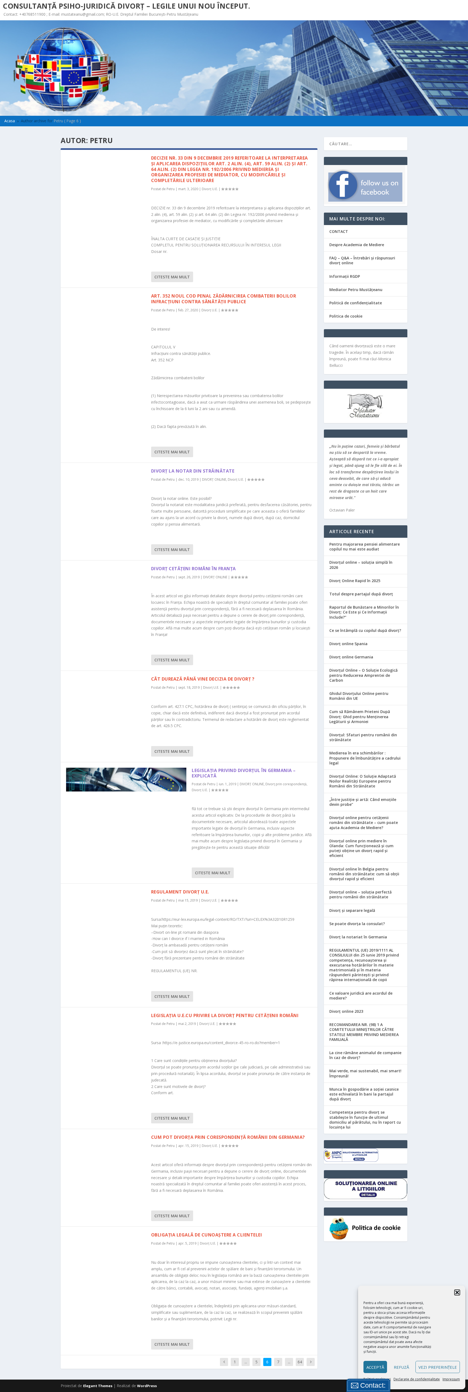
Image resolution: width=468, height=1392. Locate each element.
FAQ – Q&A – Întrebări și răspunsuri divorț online (362, 260)
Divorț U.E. (210, 189)
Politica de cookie (345, 316)
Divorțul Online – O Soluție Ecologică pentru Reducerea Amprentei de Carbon (363, 675)
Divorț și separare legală (352, 910)
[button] (457, 1292)
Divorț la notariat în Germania (358, 936)
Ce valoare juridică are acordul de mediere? (360, 996)
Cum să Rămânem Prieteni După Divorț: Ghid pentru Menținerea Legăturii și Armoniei (359, 716)
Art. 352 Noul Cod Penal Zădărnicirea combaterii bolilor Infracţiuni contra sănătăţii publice (223, 299)
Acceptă (375, 1367)
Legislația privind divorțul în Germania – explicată (244, 773)
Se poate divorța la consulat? (357, 923)
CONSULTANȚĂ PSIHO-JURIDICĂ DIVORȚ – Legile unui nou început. (126, 6)
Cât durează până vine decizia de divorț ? (203, 679)
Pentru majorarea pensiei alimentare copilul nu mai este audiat (364, 547)
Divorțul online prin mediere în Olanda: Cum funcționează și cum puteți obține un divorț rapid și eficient (361, 848)
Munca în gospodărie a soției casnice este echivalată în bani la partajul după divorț (364, 1094)
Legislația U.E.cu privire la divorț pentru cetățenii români (225, 1015)
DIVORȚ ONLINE (214, 479)
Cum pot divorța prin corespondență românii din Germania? (228, 1137)
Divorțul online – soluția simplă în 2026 (360, 565)
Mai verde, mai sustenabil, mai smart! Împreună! (365, 1073)
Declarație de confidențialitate (417, 1379)
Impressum (451, 1379)
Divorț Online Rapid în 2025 (354, 580)
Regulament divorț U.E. (180, 892)
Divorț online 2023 (346, 1011)
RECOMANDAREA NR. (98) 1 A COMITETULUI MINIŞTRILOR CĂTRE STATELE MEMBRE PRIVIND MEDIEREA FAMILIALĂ (364, 1032)
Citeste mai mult (172, 276)
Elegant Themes (97, 1385)
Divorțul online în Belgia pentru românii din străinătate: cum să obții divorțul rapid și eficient (364, 873)
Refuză (401, 1367)
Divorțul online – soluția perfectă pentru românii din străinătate (360, 894)
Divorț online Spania (348, 643)
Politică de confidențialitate (355, 302)
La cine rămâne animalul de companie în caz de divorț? (365, 1055)
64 (300, 1361)
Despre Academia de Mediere (356, 244)
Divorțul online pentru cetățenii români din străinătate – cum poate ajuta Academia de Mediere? (363, 822)
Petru (171, 189)
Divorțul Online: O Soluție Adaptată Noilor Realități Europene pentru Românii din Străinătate (362, 781)
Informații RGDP (344, 276)
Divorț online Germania (351, 656)
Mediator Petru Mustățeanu (355, 289)
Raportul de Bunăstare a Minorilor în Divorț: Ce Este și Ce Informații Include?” (364, 612)
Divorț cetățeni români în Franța (193, 569)
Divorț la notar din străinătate (193, 471)
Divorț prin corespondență (286, 784)
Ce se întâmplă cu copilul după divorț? (365, 630)
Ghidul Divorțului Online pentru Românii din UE (358, 696)
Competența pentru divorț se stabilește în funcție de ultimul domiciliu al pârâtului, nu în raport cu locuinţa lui (365, 1120)
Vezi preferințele (437, 1367)
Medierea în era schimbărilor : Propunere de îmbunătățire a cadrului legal (365, 757)
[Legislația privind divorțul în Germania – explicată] (126, 780)
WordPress (147, 1385)
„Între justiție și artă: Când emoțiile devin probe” (362, 802)
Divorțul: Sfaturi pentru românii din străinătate (363, 737)
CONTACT (338, 231)
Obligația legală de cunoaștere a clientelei (206, 1235)
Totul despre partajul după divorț (361, 593)
